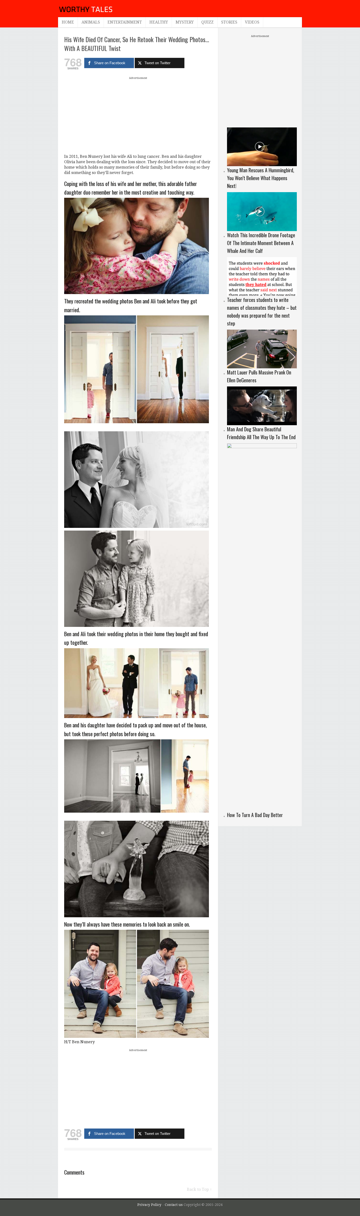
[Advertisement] (138, 115)
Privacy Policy (149, 1205)
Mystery (185, 22)
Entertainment (125, 22)
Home (68, 22)
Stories (229, 22)
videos (252, 22)
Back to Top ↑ (199, 1189)
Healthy (158, 22)
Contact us (174, 1205)
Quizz (207, 22)
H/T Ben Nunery (79, 1042)
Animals (91, 22)
